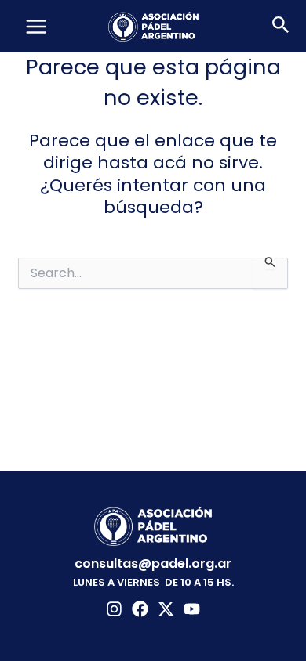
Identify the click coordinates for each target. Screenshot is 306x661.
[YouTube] (192, 609)
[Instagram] (114, 609)
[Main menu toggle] (36, 26)
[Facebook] (140, 609)
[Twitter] (166, 609)
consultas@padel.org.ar (153, 563)
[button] (280, 27)
